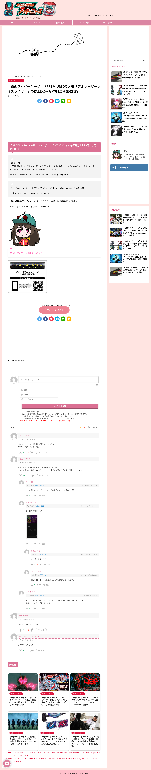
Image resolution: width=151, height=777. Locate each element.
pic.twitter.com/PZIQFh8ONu (44, 169)
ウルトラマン (108, 23)
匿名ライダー (44, 554)
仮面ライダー (60, 23)
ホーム (13, 23)
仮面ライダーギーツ (17, 360)
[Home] (29, 14)
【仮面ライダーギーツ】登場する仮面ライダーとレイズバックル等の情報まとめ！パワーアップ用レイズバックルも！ (22, 740)
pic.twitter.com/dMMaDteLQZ (72, 188)
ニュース (37, 23)
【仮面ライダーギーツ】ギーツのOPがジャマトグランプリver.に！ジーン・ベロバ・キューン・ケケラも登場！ (85, 701)
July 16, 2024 (65, 174)
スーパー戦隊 (84, 23)
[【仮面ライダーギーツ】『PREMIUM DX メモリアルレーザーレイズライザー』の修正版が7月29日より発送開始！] (57, 101)
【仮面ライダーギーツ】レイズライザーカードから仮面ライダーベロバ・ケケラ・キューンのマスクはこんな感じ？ (53, 740)
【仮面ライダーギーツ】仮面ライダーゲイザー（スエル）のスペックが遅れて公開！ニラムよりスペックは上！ (22, 701)
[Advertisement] (104, 8)
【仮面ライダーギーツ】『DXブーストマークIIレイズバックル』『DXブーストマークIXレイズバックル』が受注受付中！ (54, 701)
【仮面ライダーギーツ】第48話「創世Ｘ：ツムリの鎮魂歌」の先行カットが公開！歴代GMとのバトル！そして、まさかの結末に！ (85, 741)
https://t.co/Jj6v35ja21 (23, 169)
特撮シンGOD (39, 485)
